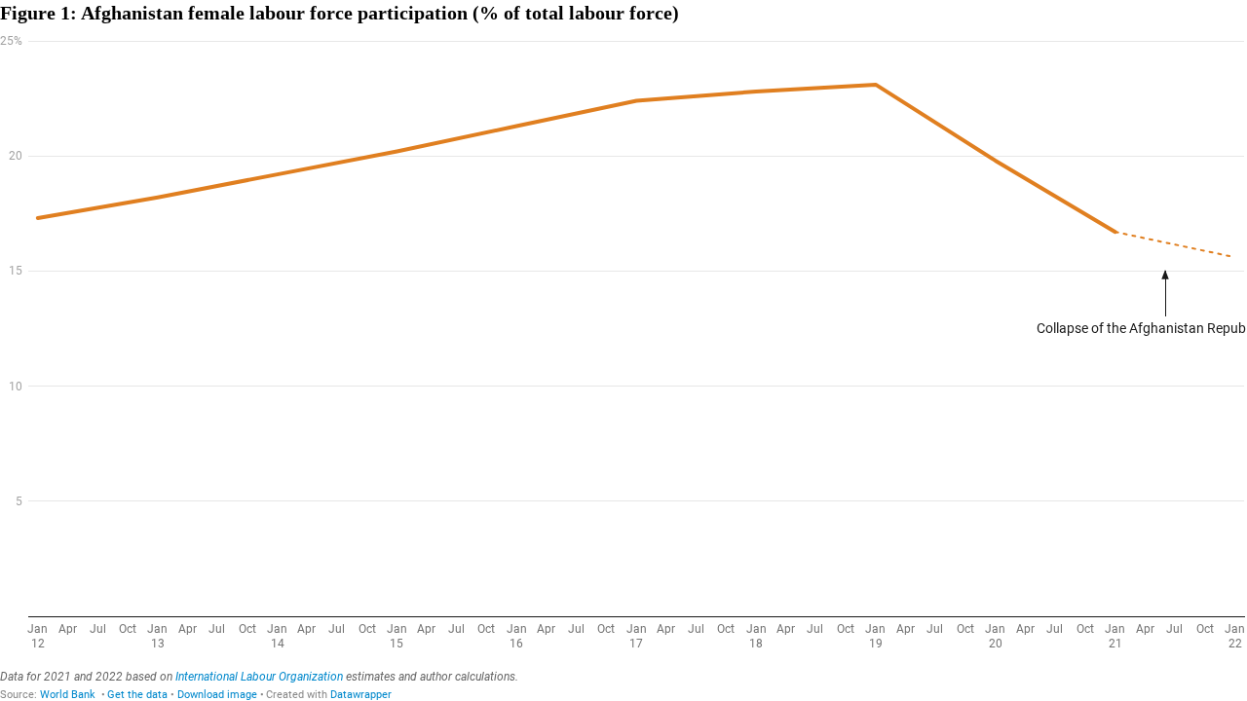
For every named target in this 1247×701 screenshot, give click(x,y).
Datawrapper (361, 694)
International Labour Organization (259, 676)
